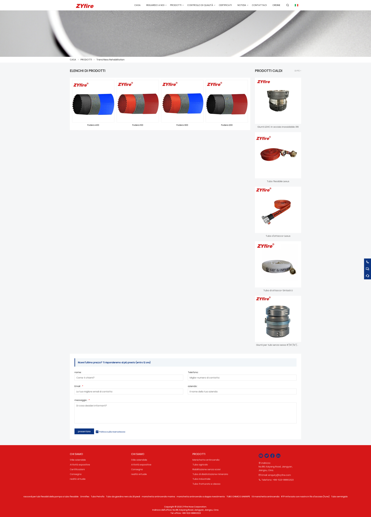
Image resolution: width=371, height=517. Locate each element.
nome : (78, 372)
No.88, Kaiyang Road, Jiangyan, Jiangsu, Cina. (275, 468)
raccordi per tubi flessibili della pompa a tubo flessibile (51, 496)
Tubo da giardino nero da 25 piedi (123, 496)
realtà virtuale (78, 479)
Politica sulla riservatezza (112, 431)
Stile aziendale (78, 460)
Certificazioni (77, 469)
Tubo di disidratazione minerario (210, 474)
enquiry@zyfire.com (279, 475)
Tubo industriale (201, 479)
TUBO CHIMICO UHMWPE (238, 496)
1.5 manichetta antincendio (266, 496)
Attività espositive (80, 464)
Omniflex (84, 496)
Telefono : (193, 372)
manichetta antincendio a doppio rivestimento (201, 496)
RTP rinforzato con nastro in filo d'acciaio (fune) (305, 496)
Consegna (75, 474)
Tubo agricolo (200, 464)
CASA (73, 59)
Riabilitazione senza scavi (206, 469)
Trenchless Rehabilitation (110, 59)
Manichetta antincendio (206, 460)
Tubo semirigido (339, 496)
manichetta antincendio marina (158, 496)
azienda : (193, 386)
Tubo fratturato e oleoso (206, 484)
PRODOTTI (86, 59)
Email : (78, 386)
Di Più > (298, 70)
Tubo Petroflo (97, 496)
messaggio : (81, 400)
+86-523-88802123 (283, 479)
